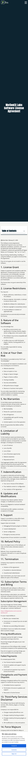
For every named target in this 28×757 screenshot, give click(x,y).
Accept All (14, 745)
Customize (14, 749)
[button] (24, 231)
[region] (14, 744)
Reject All (14, 753)
